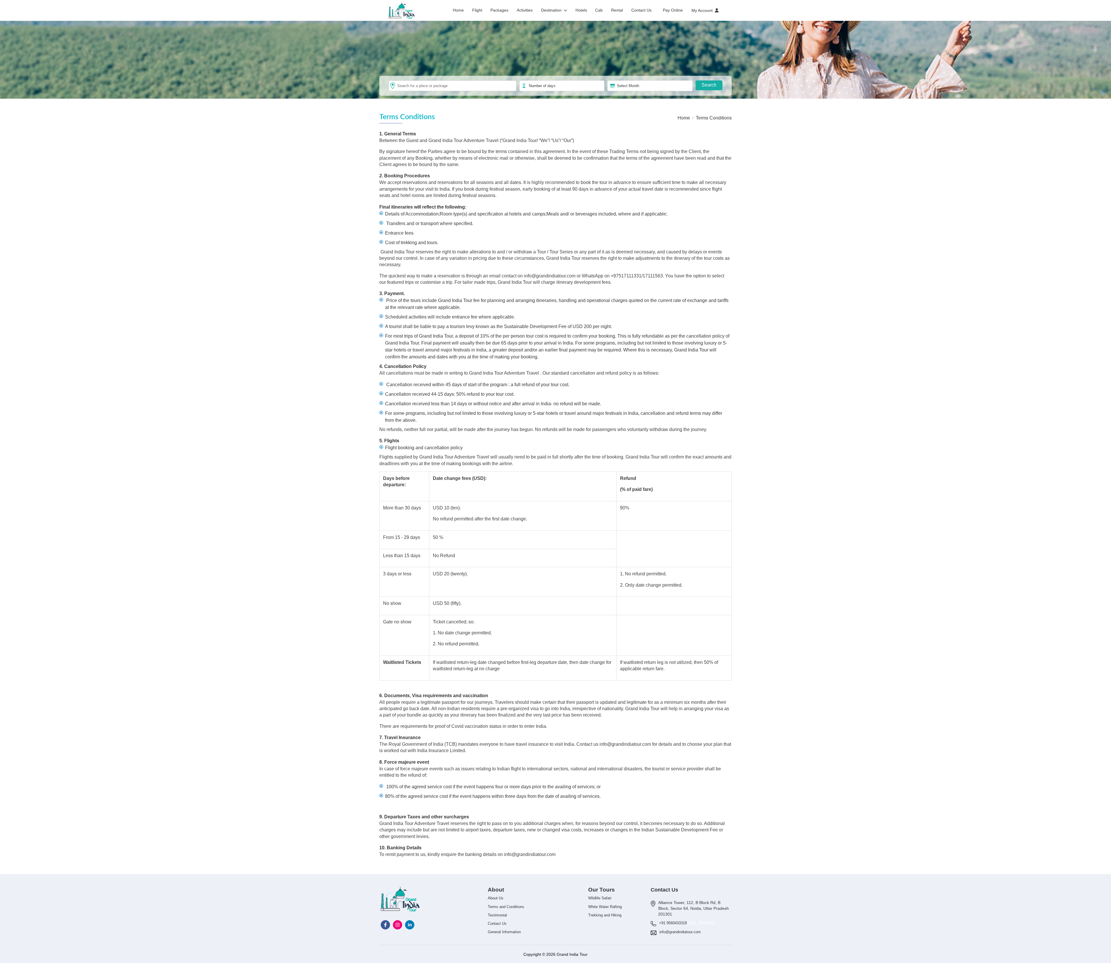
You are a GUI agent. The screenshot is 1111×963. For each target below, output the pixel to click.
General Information (504, 932)
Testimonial (497, 915)
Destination (551, 10)
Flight (477, 10)
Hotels (581, 10)
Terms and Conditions (506, 907)
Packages (499, 10)
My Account (702, 10)
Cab (599, 10)
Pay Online (673, 10)
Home (458, 10)
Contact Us (641, 10)
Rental (617, 10)
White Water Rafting (605, 907)
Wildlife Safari (599, 898)
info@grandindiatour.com (549, 275)
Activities (525, 10)
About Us (495, 898)
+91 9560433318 (673, 923)
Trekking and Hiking (604, 915)
